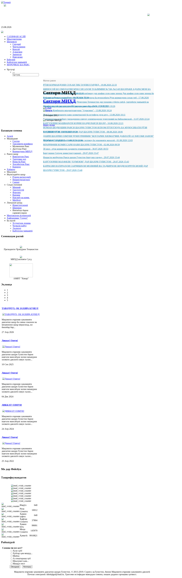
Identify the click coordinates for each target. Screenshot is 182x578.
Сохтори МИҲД (59, 101)
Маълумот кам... (21, 561)
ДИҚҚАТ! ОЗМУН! (12, 405)
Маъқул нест (19, 563)
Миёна (16, 556)
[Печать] (47, 110)
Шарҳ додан (49, 125)
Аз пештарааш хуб (22, 558)
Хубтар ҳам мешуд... (22, 553)
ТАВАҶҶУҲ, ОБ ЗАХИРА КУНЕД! (20, 308)
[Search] (14, 72)
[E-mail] (47, 108)
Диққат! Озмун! (10, 340)
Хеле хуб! (17, 551)
